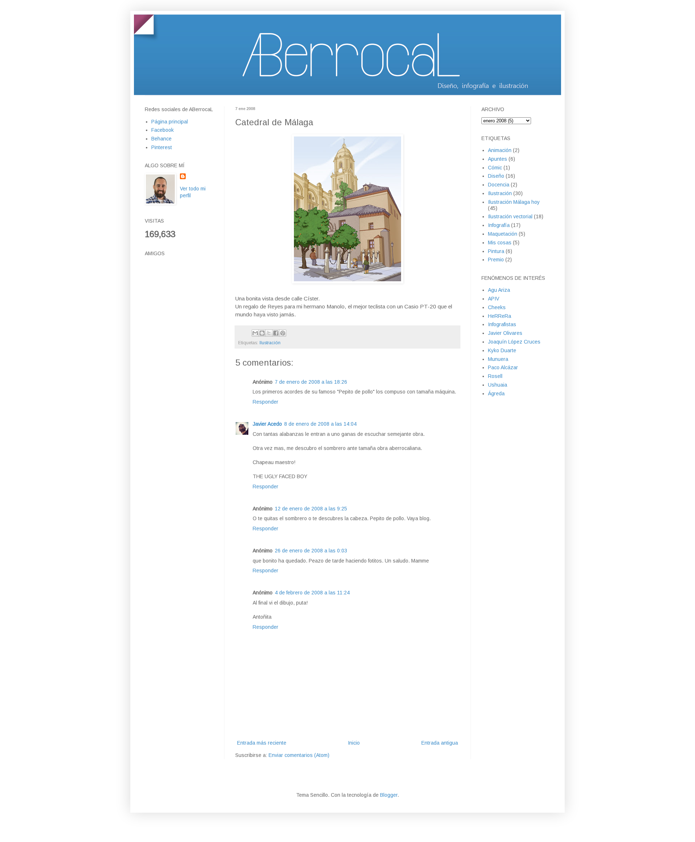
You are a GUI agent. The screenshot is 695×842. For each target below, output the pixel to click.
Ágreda (496, 393)
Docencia (498, 185)
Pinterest (161, 147)
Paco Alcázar (503, 367)
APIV (493, 299)
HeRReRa (499, 316)
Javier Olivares (505, 333)
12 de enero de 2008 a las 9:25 (311, 508)
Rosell (495, 376)
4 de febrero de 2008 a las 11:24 (312, 592)
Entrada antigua (439, 743)
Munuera (498, 359)
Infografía (499, 225)
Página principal (169, 122)
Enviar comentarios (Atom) (299, 755)
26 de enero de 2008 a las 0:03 (311, 550)
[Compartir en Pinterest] (282, 333)
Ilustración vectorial (510, 216)
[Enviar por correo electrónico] (255, 333)
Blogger (388, 795)
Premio (496, 259)
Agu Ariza (499, 290)
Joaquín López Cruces (514, 342)
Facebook (162, 130)
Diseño (496, 176)
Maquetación (502, 234)
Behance (161, 139)
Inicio (354, 743)
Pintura (496, 251)
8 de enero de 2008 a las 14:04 (320, 424)
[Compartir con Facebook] (275, 333)
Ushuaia (497, 385)
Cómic (495, 167)
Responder (265, 402)
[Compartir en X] (269, 333)
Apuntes (497, 159)
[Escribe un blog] (262, 333)
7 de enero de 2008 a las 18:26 (311, 382)
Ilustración (270, 342)
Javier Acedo (267, 424)
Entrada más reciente (261, 743)
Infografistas (502, 324)
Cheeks (497, 307)
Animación (499, 150)
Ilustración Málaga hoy (514, 202)
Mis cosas (499, 242)
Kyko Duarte (502, 350)
